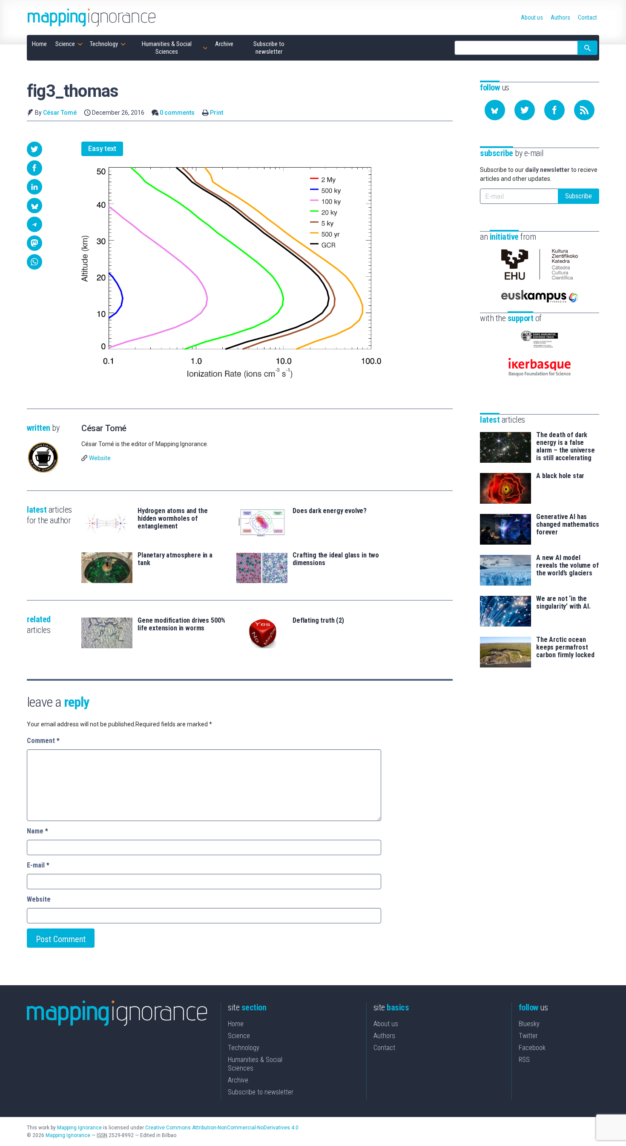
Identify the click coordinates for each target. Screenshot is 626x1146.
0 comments (177, 112)
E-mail (38, 865)
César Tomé (60, 112)
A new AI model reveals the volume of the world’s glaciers (567, 565)
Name (37, 831)
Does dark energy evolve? (330, 511)
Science (239, 1036)
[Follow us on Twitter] (524, 110)
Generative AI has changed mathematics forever (567, 524)
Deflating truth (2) (318, 620)
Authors (384, 1036)
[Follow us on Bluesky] (495, 110)
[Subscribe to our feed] (584, 110)
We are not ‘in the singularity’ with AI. (563, 602)
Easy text (102, 149)
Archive (238, 1080)
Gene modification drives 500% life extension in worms (181, 624)
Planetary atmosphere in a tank (175, 559)
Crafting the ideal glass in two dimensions (336, 559)
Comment (43, 741)
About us (385, 1024)
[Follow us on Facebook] (554, 110)
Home (236, 1024)
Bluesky (529, 1024)
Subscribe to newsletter (260, 1092)
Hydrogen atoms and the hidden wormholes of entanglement (172, 518)
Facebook (532, 1048)
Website (100, 458)
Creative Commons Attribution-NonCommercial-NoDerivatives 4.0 (222, 1128)
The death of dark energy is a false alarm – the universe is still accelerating (565, 446)
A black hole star (560, 476)
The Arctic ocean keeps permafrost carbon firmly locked (565, 647)
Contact (384, 1048)
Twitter (528, 1036)
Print (216, 112)
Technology (243, 1048)
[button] (34, 149)
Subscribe (578, 196)
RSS (524, 1060)
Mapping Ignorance (79, 1128)
